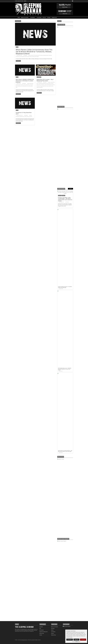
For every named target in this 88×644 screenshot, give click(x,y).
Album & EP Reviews (24, 17)
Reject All (76, 639)
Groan (39, 84)
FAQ (40, 628)
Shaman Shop (54, 17)
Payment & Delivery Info (43, 631)
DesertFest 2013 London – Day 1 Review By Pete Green (45, 80)
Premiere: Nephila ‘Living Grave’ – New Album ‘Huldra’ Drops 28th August (65, 287)
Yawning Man (41, 87)
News (19, 17)
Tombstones (17, 56)
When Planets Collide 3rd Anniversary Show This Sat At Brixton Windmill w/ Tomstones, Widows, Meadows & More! (34, 52)
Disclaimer (41, 626)
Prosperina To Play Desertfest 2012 (24, 113)
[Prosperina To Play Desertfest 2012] (25, 98)
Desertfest (40, 83)
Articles (44, 17)
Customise (70, 639)
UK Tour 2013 (28, 86)
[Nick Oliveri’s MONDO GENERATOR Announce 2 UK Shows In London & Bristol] (25, 65)
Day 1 (37, 83)
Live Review (42, 84)
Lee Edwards (25, 55)
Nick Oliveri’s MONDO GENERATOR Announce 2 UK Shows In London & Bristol (25, 81)
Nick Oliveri (27, 84)
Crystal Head (52, 82)
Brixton (29, 55)
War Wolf (21, 56)
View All (70, 188)
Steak (16, 86)
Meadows (44, 55)
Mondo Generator (21, 84)
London (17, 84)
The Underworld (23, 86)
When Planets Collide (26, 56)
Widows (30, 56)
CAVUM (33, 639)
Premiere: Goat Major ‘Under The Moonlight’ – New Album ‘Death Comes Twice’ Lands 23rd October (65, 199)
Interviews (32, 17)
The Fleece (19, 86)
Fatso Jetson (49, 83)
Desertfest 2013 (44, 83)
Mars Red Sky (49, 84)
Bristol (28, 83)
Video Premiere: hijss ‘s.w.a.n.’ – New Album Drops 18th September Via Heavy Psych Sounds (64, 369)
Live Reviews (39, 17)
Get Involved (41, 630)
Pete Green (44, 82)
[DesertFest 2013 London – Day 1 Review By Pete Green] (46, 65)
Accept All (83, 639)
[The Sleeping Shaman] (16, 17)
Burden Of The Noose (34, 55)
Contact (40, 634)
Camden (49, 82)
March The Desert (40, 55)
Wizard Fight (37, 56)
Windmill (33, 56)
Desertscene (31, 83)
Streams (48, 17)
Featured (60, 195)
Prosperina (50, 55)
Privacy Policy (41, 633)
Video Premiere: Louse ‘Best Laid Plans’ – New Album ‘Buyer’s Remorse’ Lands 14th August (65, 451)
